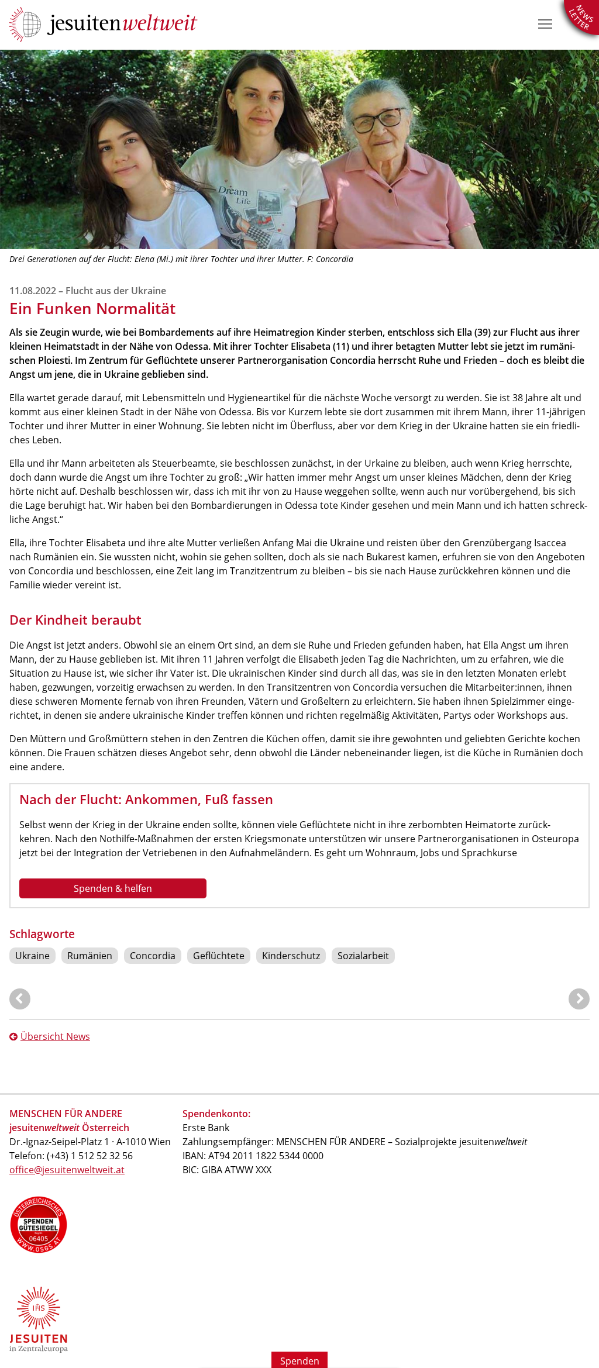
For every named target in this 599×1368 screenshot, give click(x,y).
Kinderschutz (291, 955)
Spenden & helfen (113, 888)
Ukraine (32, 955)
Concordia (152, 955)
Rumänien (89, 955)
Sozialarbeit (363, 955)
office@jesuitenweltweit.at (67, 1169)
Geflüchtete (219, 955)
